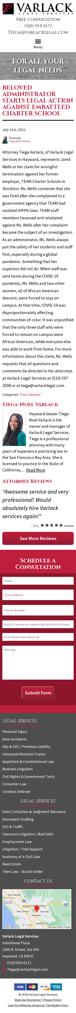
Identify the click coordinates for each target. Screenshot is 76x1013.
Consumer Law (14, 783)
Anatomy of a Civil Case (21, 856)
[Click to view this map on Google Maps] (36, 927)
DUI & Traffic (12, 826)
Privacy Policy (52, 1000)
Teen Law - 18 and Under (22, 871)
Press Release (30, 394)
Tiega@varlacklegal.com (38, 32)
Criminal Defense (16, 791)
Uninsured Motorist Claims (23, 754)
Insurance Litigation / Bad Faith (27, 833)
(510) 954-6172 (38, 26)
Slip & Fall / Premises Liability (26, 746)
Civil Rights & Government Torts (28, 776)
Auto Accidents (14, 739)
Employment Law (17, 841)
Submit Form (38, 693)
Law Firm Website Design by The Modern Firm (38, 1005)
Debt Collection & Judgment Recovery (33, 811)
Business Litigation (17, 768)
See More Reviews (38, 538)
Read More (35, 470)
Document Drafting (18, 819)
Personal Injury (14, 731)
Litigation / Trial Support (22, 849)
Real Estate (11, 864)
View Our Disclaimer (28, 1000)
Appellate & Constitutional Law (28, 761)
